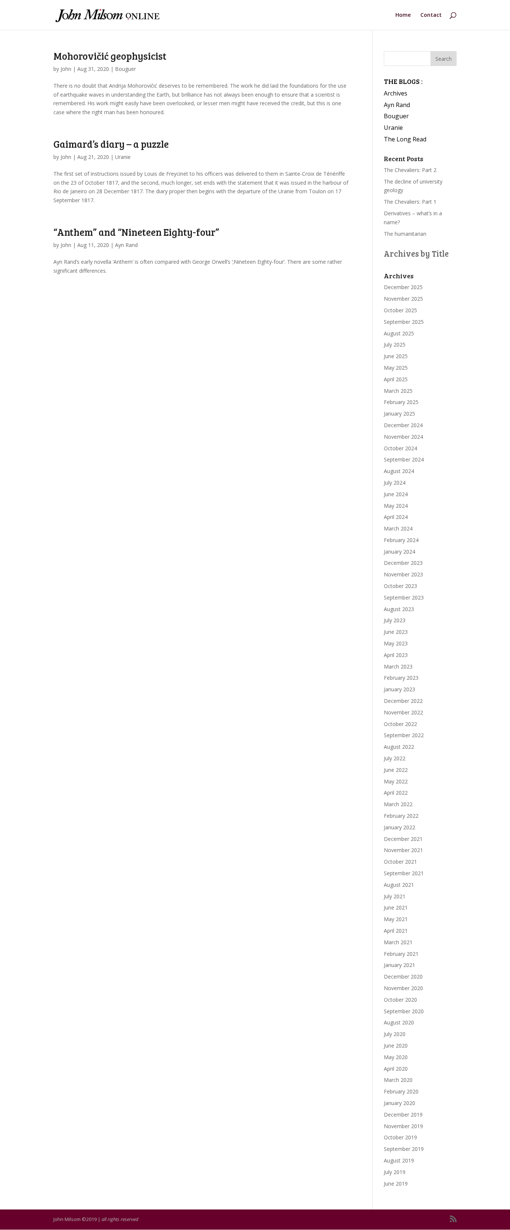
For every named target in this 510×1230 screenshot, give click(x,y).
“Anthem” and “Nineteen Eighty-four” (136, 231)
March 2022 (398, 804)
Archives (395, 93)
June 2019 (396, 1183)
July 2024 (394, 482)
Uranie (123, 156)
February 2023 (401, 677)
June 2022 (396, 769)
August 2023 (399, 609)
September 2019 (404, 1148)
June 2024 (396, 494)
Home (403, 15)
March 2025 (398, 390)
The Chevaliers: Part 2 (410, 169)
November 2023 (403, 574)
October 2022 (400, 723)
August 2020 (399, 1022)
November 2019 (403, 1126)
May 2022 (396, 781)
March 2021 (398, 942)
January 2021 (399, 964)
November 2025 (403, 298)
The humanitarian (405, 233)
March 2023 (398, 666)
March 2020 (398, 1079)
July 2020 (394, 1033)
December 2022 (403, 700)
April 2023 (396, 654)
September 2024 (404, 459)
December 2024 (403, 425)
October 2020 (400, 999)
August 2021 (399, 884)
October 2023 (400, 585)
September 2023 (404, 597)
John (65, 68)
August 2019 (399, 1160)
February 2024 (401, 540)
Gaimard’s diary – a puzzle (111, 143)
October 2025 (400, 310)
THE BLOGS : (403, 81)
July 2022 (394, 758)
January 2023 (399, 689)
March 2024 (398, 528)
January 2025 (399, 413)
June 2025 (396, 356)
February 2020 (401, 1091)
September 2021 (404, 873)
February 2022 (401, 815)
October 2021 (400, 861)
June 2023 (396, 631)
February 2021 (401, 953)
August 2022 (399, 746)
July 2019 (394, 1172)
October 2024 (400, 448)
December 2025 (403, 287)
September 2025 (404, 321)
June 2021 (396, 907)
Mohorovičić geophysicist (110, 55)
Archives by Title (416, 253)
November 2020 (403, 988)
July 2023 (394, 620)
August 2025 (399, 333)
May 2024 (396, 505)
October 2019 (400, 1137)
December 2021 (403, 838)
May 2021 (396, 919)
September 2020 (404, 1011)
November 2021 (403, 850)
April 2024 (396, 516)
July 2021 (394, 896)
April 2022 (396, 792)
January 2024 (399, 551)
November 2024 (403, 436)
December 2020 (403, 976)
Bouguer (125, 68)
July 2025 (394, 344)
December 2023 (403, 562)
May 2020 (396, 1057)
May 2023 (396, 643)
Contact (431, 15)
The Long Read (405, 139)
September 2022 (404, 735)
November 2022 (403, 712)
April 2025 (396, 379)
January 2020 (399, 1103)
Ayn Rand (126, 244)
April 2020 (396, 1068)
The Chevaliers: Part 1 (410, 201)
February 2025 (401, 402)
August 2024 (399, 471)
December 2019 (403, 1114)
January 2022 (399, 827)
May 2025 (396, 367)
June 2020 (396, 1045)
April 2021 (396, 930)
